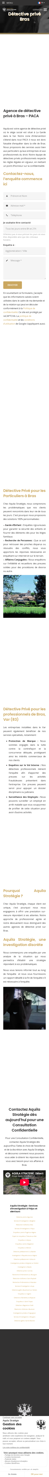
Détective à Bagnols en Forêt (24, 1305)
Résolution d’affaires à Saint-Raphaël (24, 1278)
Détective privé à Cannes (24, 1271)
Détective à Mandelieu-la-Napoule (24, 1298)
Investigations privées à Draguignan (24, 1313)
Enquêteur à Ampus (24, 1240)
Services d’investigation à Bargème (24, 1221)
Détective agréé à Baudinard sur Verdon (24, 1290)
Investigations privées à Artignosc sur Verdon (24, 1263)
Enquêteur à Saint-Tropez (24, 1301)
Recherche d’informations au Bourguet (24, 1275)
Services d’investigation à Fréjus (24, 1229)
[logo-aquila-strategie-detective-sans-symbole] (9, 10)
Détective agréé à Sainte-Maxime (24, 1321)
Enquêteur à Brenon (24, 1248)
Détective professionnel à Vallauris (24, 1259)
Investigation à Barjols (24, 1267)
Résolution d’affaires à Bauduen (24, 1309)
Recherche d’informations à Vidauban (24, 1282)
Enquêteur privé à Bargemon (24, 1244)
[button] (40, 9)
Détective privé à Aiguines (24, 1217)
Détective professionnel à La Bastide (24, 1252)
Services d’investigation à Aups (24, 1286)
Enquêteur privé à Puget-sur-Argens (24, 1232)
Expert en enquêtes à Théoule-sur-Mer (24, 1236)
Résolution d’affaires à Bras (24, 1225)
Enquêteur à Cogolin (24, 1294)
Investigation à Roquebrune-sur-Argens (24, 1255)
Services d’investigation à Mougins (24, 1317)
